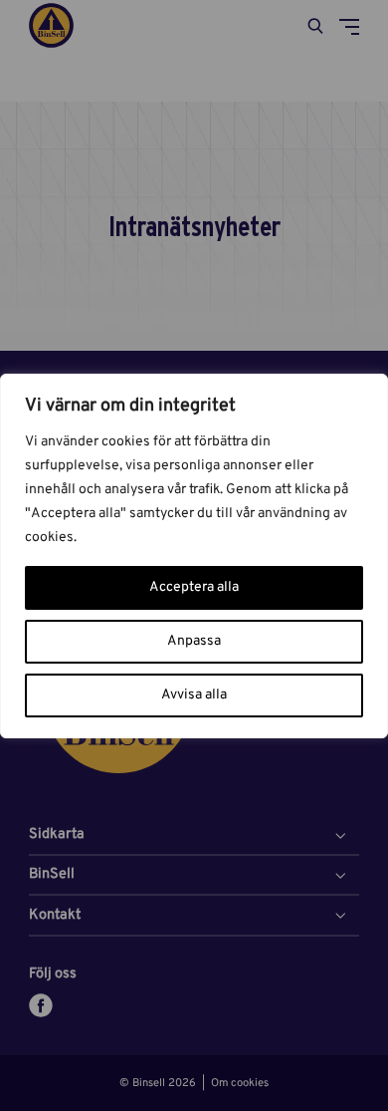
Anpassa (194, 641)
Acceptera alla (194, 587)
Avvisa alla (194, 695)
